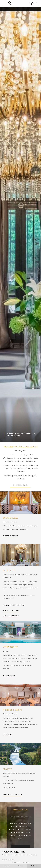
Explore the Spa (9, 675)
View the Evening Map (11, 616)
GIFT (32, 4)
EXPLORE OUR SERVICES (20, 485)
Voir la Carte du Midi (11, 610)
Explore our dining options (14, 605)
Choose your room (10, 536)
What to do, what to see (12, 794)
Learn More (7, 734)
